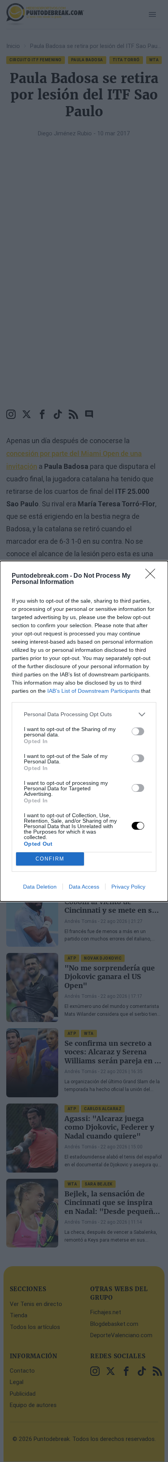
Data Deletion (40, 887)
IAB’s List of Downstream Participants (93, 691)
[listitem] (84, 714)
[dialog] (84, 731)
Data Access (84, 887)
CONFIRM (50, 859)
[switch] (138, 731)
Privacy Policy (128, 887)
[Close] (152, 576)
